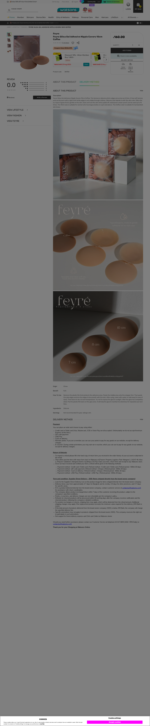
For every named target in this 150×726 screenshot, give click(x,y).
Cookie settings (114, 718)
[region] (75, 721)
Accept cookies (115, 722)
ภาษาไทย (42, 724)
